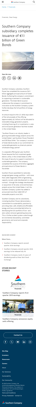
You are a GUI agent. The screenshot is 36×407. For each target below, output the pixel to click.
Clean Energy (13, 17)
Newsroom (6, 359)
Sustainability (6, 376)
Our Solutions (6, 372)
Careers (4, 363)
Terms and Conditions (9, 393)
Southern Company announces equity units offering (17, 320)
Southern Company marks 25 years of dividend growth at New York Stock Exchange (17, 257)
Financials (5, 17)
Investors (5, 355)
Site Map (5, 351)
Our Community (7, 380)
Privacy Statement (8, 395)
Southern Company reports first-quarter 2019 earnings (15, 294)
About (4, 368)
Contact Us (18, 335)
